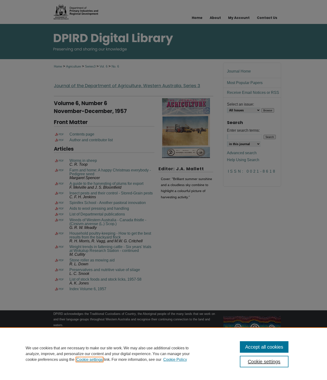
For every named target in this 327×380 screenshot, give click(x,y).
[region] (163, 353)
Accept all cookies (264, 347)
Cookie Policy (175, 359)
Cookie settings (89, 359)
